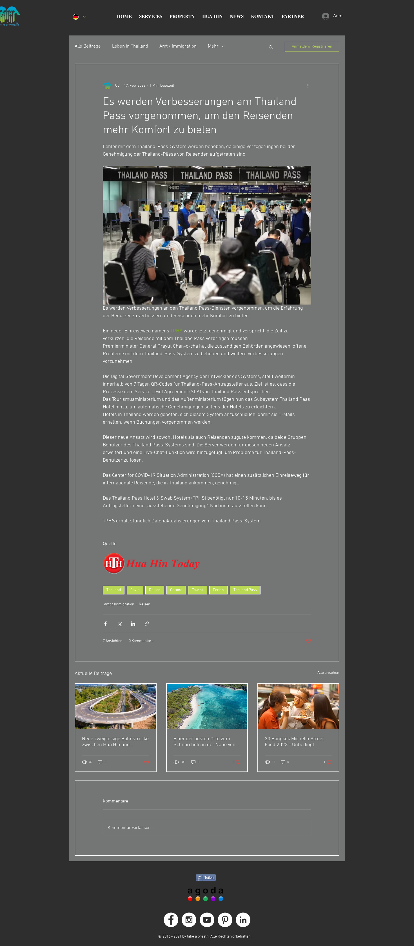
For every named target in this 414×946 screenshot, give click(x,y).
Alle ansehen (328, 672)
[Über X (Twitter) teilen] (119, 623)
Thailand (113, 590)
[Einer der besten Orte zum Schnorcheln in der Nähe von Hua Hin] (207, 706)
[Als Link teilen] (147, 623)
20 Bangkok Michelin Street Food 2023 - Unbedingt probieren (294, 742)
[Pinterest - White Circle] (225, 920)
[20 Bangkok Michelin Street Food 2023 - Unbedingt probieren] (298, 706)
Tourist (197, 590)
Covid (134, 590)
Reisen (155, 590)
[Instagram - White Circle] (189, 920)
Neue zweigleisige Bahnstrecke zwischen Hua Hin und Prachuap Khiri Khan (115, 742)
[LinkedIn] (243, 920)
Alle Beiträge (88, 46)
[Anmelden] (325, 16)
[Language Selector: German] (79, 17)
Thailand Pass (245, 590)
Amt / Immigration (178, 46)
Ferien (218, 590)
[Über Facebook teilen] (105, 623)
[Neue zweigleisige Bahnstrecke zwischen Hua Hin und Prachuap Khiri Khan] (115, 706)
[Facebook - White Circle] (171, 920)
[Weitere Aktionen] (307, 85)
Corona (176, 590)
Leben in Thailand (130, 46)
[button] (150, 16)
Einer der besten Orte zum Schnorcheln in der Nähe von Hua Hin (204, 742)
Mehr (213, 46)
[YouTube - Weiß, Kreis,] (207, 920)
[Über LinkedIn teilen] (133, 623)
